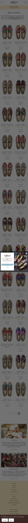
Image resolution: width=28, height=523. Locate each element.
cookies (10, 516)
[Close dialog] (26, 253)
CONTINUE (7, 264)
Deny (11, 520)
